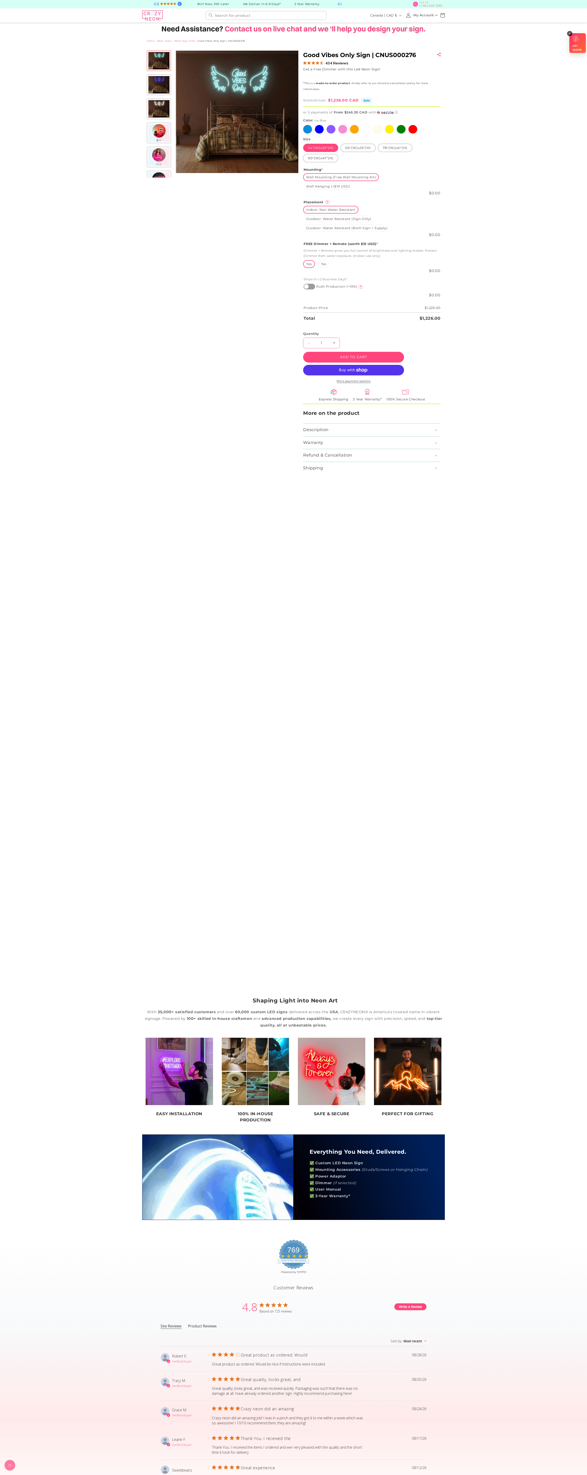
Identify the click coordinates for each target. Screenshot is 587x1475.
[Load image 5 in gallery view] (159, 156)
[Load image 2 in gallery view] (159, 84)
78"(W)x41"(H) (394, 147)
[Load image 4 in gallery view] (159, 132)
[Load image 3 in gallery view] (159, 108)
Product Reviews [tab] (202, 1325)
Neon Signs (164, 40)
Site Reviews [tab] (171, 1325)
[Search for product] (211, 15)
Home (150, 40)
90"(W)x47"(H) (320, 158)
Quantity (311, 333)
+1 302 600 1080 (432, 4)
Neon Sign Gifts (185, 40)
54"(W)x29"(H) (320, 147)
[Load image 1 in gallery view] (159, 60)
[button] (442, 15)
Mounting (313, 169)
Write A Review (410, 1306)
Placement (316, 202)
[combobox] (266, 15)
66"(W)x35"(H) (358, 147)
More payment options (354, 380)
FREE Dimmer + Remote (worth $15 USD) (341, 243)
